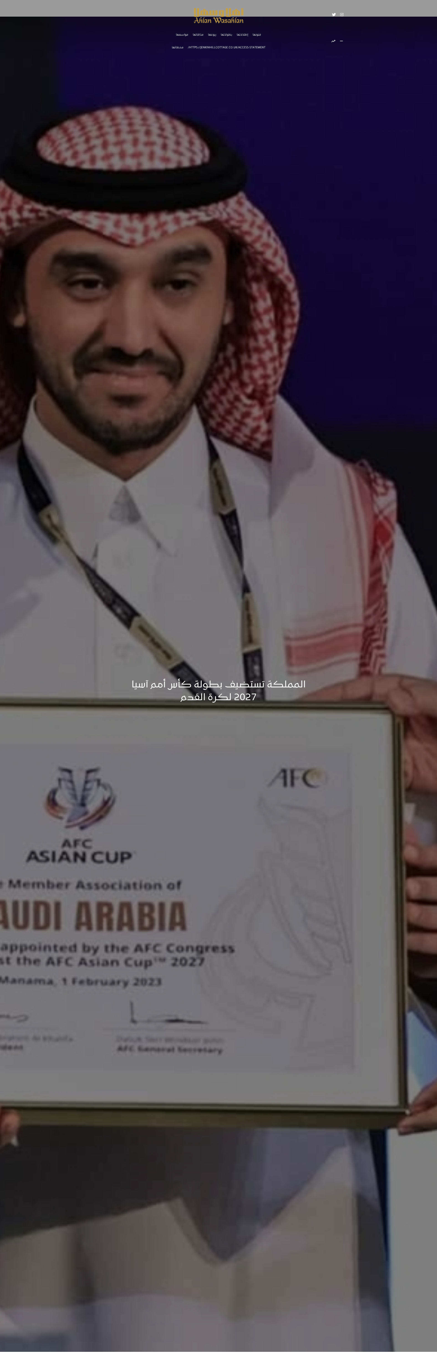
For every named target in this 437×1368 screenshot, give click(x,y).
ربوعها (212, 35)
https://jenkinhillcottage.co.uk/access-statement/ (226, 47)
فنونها (257, 35)
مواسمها (182, 35)
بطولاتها (226, 35)
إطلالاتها (242, 35)
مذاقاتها (198, 35)
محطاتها (177, 47)
